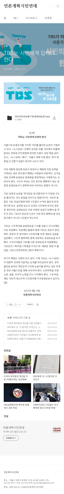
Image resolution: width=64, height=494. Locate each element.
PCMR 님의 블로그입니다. (15, 431)
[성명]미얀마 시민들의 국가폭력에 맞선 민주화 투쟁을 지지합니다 (25, 336)
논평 (10, 317)
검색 (51, 6)
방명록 (48, 18)
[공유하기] (15, 304)
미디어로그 (31, 18)
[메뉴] (58, 6)
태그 (16, 18)
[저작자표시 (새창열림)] (37, 304)
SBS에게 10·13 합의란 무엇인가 (22, 327)
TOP (57, 472)
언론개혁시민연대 (20, 6)
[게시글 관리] (19, 304)
